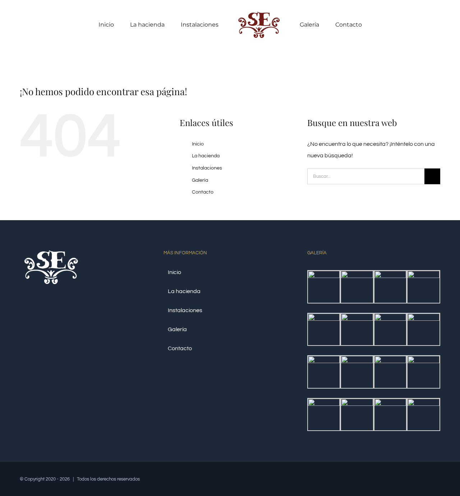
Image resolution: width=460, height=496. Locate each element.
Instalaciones (207, 168)
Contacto (202, 192)
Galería (200, 180)
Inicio (198, 144)
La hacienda (206, 155)
